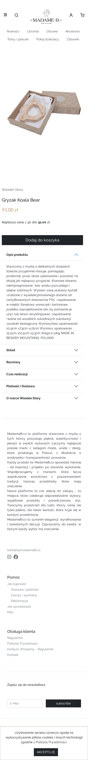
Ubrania (33, 31)
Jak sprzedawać (19, 606)
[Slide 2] (35, 170)
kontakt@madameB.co (23, 550)
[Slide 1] (27, 170)
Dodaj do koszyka (42, 240)
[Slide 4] (52, 170)
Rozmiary (13, 362)
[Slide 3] (44, 170)
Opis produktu (17, 254)
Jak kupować (16, 584)
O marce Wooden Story (23, 398)
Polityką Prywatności (51, 742)
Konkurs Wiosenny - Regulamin (30, 649)
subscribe (63, 703)
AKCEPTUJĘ (46, 752)
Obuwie (52, 31)
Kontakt (13, 655)
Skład (10, 350)
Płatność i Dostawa (20, 386)
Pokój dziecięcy (47, 39)
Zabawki (73, 39)
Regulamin (15, 638)
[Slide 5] (60, 170)
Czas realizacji (17, 374)
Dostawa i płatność (25, 589)
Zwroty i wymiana (24, 595)
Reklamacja (19, 601)
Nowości (13, 31)
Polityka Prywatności (22, 643)
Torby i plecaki (18, 39)
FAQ (10, 612)
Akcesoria (72, 31)
